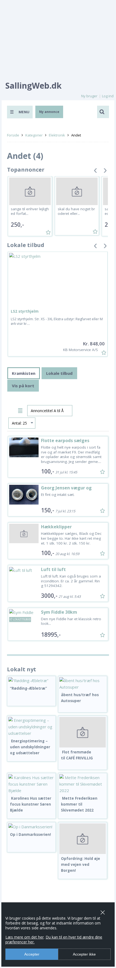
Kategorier (34, 135)
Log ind (108, 96)
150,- (47, 510)
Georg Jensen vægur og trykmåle (66, 490)
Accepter (31, 954)
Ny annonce (49, 111)
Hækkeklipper (56, 527)
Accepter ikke (84, 954)
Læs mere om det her (24, 937)
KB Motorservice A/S (80, 349)
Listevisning (21, 410)
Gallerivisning (11, 410)
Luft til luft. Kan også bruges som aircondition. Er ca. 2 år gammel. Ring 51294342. (71, 581)
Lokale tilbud (59, 373)
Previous (95, 171)
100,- (47, 471)
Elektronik (57, 135)
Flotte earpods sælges (65, 440)
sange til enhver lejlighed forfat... (30, 211)
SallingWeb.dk (33, 85)
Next (105, 171)
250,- (17, 224)
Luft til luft (53, 569)
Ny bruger (89, 96)
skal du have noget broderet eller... (76, 211)
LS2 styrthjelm (25, 311)
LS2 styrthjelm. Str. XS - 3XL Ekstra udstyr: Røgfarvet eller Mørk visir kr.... (57, 321)
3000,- (49, 595)
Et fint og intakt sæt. (57, 494)
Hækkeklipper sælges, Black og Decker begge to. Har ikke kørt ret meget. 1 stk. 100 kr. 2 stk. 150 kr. (71, 538)
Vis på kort (23, 385)
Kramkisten (23, 373)
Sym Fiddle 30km (59, 612)
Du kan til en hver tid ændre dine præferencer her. (53, 939)
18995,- (51, 634)
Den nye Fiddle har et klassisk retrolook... (71, 621)
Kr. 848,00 (94, 344)
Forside (13, 135)
